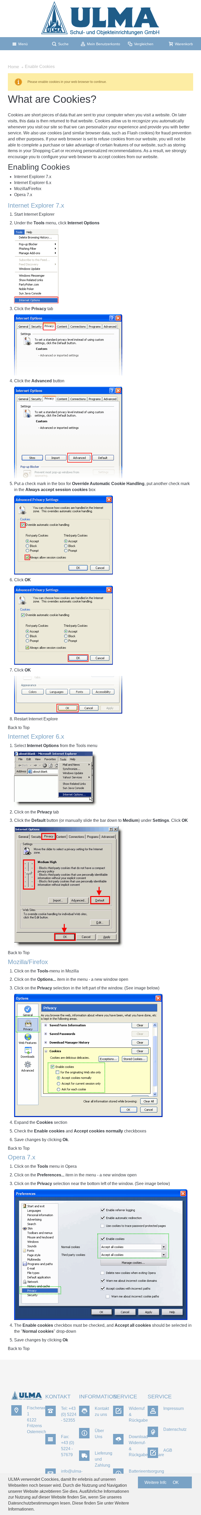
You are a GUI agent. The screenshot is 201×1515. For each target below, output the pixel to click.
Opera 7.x (23, 194)
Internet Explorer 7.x (32, 176)
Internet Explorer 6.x (32, 182)
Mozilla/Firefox (27, 188)
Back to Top (19, 727)
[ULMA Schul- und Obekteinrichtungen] (100, 18)
